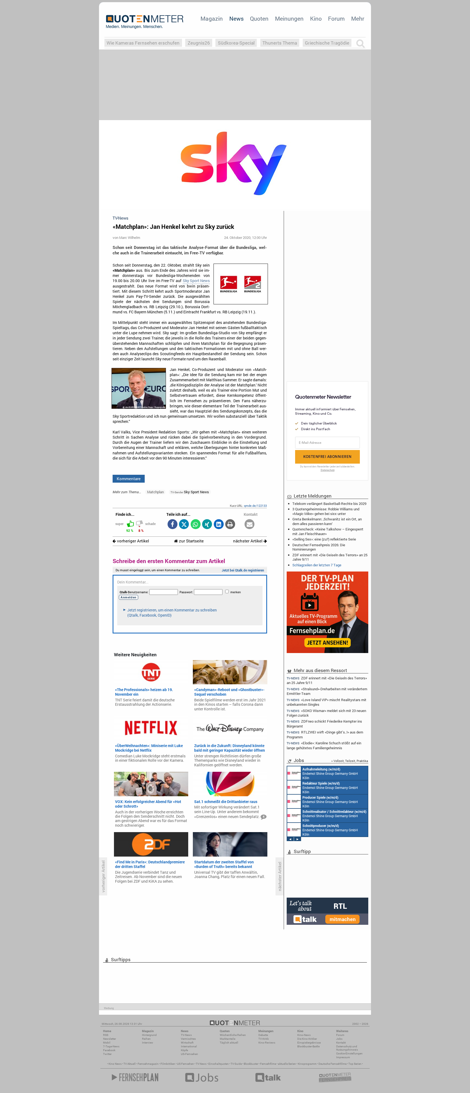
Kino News (115, 1064)
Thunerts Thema (279, 43)
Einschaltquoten (218, 1064)
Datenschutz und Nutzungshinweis (347, 1048)
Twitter (107, 1054)
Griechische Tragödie (327, 43)
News (236, 18)
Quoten (259, 18)
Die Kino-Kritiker (307, 1039)
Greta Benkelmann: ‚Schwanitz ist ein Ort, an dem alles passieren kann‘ (327, 521)
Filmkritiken (167, 1064)
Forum (336, 18)
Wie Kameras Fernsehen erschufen (143, 43)
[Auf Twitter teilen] (184, 524)
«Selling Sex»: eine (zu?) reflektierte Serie (324, 539)
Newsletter (109, 1039)
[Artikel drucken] (230, 524)
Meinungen (289, 18)
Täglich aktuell (229, 1042)
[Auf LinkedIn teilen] (218, 524)
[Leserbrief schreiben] (249, 524)
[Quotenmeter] (145, 22)
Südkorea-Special (236, 43)
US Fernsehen (185, 1064)
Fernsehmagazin (148, 1064)
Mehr (357, 18)
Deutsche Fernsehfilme (333, 1064)
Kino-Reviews (266, 1042)
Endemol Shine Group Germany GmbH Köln (330, 773)
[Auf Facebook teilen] (172, 524)
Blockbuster (251, 1064)
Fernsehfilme (268, 1064)
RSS (105, 1035)
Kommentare (129, 478)
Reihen (146, 1039)
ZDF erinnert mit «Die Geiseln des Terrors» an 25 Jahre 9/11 (329, 557)
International (189, 1046)
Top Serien (354, 1064)
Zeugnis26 (199, 43)
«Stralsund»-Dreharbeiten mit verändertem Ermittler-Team (327, 691)
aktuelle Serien (287, 1064)
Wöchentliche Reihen (233, 1035)
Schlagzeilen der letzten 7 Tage (316, 565)
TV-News (186, 1035)
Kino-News (304, 1035)
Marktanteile (227, 1039)
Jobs (339, 1039)
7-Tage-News (111, 1046)
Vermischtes (188, 1039)
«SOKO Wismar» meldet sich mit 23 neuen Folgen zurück (326, 712)
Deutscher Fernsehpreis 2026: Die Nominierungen (318, 547)
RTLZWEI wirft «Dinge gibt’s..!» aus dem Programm (325, 734)
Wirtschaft (187, 1042)
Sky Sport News (196, 280)
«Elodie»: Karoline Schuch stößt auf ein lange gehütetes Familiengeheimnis (324, 745)
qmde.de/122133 (255, 506)
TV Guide (236, 1064)
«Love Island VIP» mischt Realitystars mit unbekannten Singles (326, 702)
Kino (316, 18)
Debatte (263, 1035)
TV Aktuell (129, 1064)
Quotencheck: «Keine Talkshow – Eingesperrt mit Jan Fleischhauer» (327, 531)
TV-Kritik (263, 1039)
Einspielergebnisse (309, 1042)
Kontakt (341, 1042)
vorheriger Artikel (132, 541)
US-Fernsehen (189, 1054)
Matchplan (155, 492)
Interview (147, 1042)
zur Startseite (191, 541)
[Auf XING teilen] (207, 524)
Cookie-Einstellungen (349, 1053)
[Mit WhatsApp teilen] (195, 524)
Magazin (211, 18)
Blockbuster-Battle (308, 1046)
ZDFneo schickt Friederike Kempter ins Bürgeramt (324, 723)
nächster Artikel (248, 541)
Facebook (109, 1050)
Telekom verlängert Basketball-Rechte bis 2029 (329, 503)
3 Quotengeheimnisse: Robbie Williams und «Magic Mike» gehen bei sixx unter (325, 511)
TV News (201, 1064)
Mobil (106, 1042)
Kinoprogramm (307, 1064)
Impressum (343, 1057)
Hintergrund (149, 1035)
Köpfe (184, 1050)
